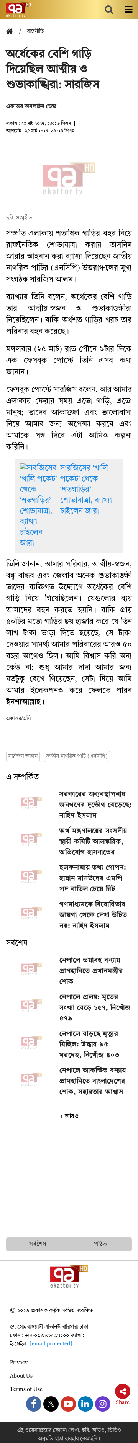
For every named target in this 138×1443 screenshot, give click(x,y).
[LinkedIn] (85, 1404)
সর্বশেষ (16, 943)
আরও (72, 1116)
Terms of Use (26, 1389)
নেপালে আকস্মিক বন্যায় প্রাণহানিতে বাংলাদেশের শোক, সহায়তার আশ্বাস (92, 1081)
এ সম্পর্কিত (22, 777)
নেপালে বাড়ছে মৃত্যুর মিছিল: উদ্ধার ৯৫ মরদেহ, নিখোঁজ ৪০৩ (89, 1044)
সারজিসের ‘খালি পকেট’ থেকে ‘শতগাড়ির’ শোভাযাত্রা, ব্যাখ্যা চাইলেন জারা (86, 490)
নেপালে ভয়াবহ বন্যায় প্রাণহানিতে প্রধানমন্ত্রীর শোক (91, 971)
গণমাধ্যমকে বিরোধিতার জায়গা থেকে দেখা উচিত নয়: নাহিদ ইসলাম (93, 915)
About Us (21, 1376)
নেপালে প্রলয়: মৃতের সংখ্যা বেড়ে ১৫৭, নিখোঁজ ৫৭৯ (95, 1008)
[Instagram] (102, 1404)
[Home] (12, 32)
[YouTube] (68, 1404)
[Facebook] (33, 1404)
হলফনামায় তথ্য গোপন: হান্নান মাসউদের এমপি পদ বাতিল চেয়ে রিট (92, 878)
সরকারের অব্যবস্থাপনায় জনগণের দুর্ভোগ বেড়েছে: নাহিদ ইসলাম (95, 805)
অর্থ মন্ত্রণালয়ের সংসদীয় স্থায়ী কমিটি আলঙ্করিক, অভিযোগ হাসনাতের (93, 842)
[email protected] (51, 1344)
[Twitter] (51, 1404)
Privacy (19, 1362)
